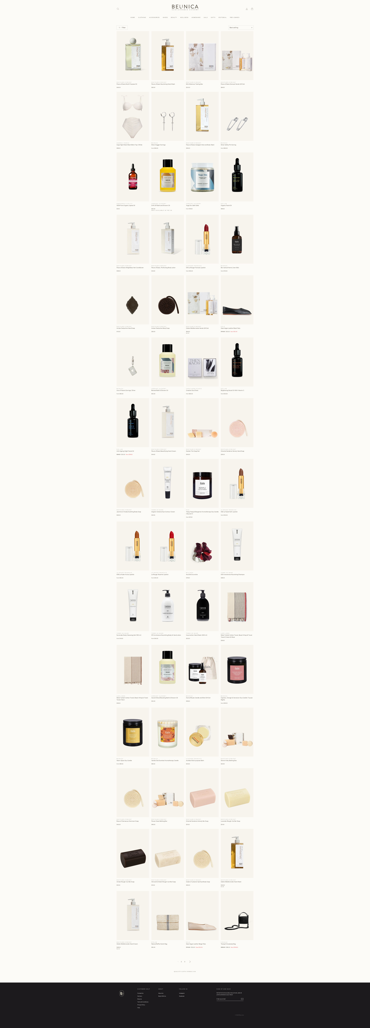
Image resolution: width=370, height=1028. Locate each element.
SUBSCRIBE (168, 526)
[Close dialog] (221, 494)
